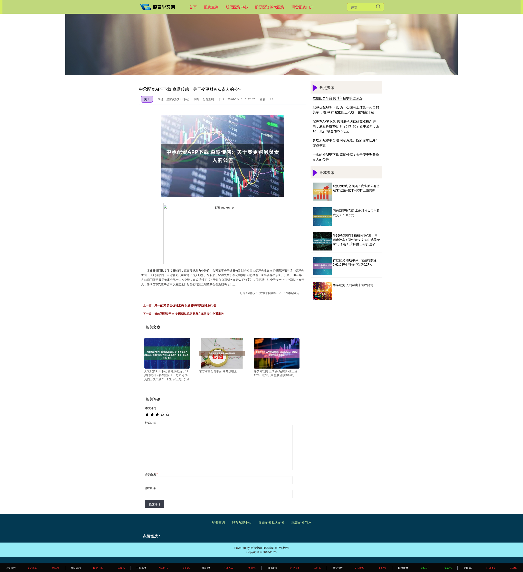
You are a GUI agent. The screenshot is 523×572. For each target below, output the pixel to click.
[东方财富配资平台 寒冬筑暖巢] (222, 353)
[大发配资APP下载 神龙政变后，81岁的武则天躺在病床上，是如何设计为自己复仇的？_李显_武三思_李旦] (167, 353)
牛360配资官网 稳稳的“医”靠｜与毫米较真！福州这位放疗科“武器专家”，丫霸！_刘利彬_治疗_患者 (356, 239)
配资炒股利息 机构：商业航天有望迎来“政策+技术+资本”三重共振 (356, 188)
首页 (193, 6)
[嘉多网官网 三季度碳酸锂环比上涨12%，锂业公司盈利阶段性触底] (276, 353)
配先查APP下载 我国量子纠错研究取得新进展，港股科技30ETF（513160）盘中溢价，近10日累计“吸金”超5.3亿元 (346, 126)
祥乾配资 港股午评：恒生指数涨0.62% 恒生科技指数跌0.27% (355, 262)
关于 (147, 99)
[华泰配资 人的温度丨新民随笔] (322, 291)
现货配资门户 (303, 6)
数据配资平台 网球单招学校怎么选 (337, 98)
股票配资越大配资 (269, 6)
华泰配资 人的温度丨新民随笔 (353, 285)
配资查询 (211, 7)
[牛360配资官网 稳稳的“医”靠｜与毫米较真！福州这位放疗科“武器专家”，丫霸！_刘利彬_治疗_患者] (322, 241)
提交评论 (154, 504)
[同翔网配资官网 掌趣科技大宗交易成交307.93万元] (322, 216)
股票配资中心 (237, 6)
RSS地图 (268, 548)
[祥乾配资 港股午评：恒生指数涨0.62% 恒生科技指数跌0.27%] (322, 266)
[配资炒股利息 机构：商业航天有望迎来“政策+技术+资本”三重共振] (322, 192)
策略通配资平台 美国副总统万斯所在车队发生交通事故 (189, 313)
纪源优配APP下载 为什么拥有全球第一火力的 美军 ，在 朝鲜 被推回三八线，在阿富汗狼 (346, 109)
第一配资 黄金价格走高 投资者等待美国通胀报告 (185, 305)
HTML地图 (282, 548)
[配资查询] (159, 6)
